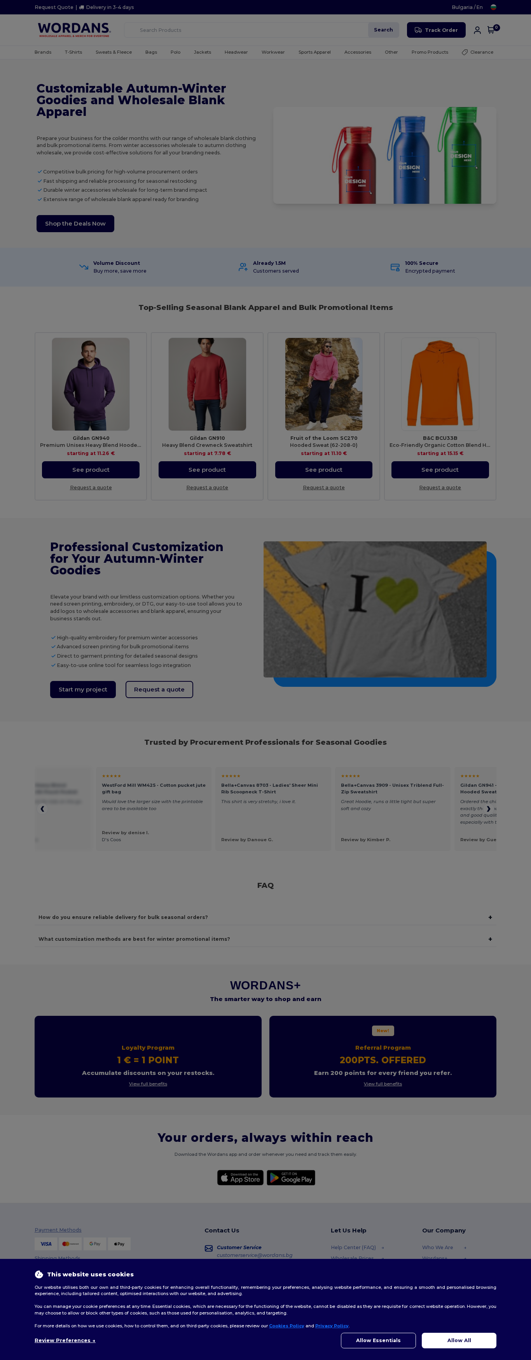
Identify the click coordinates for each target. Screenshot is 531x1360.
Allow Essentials (378, 1340)
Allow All (459, 1340)
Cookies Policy (286, 1325)
